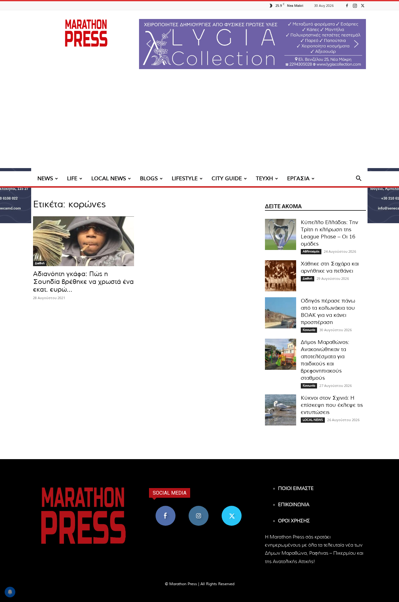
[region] (252, 44)
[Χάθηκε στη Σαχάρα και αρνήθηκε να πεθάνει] (280, 275)
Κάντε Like (165, 508)
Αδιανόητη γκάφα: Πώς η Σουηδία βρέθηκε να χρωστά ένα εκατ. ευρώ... (83, 282)
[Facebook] (347, 5)
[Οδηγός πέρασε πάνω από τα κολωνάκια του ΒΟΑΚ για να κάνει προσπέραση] (280, 312)
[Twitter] (362, 5)
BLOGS (149, 178)
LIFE (72, 178)
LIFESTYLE (185, 178)
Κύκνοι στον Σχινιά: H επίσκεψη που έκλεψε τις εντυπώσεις (332, 405)
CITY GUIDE (227, 178)
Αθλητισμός (311, 251)
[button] (252, 44)
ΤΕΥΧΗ (264, 178)
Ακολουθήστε (198, 508)
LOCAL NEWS (108, 178)
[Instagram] (354, 5)
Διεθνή (40, 263)
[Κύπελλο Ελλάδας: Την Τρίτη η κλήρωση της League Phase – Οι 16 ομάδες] (280, 234)
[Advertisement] (199, 124)
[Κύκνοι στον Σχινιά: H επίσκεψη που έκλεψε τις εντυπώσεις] (280, 410)
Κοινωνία (309, 330)
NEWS (45, 178)
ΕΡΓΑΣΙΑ (298, 178)
